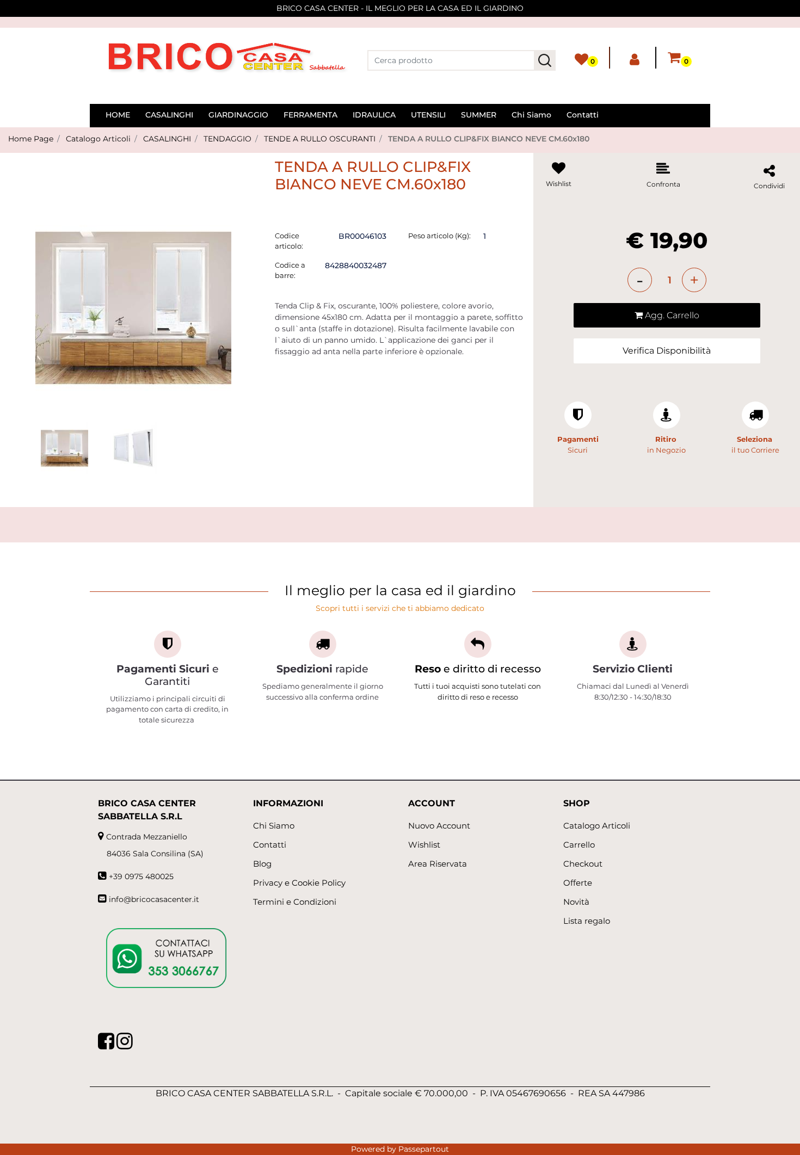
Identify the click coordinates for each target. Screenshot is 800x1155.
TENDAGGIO (227, 139)
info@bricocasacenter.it (154, 899)
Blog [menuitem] (262, 863)
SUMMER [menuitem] (478, 115)
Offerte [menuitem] (577, 883)
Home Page (30, 139)
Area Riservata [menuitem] (437, 863)
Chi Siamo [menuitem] (531, 115)
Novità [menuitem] (576, 902)
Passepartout (423, 1149)
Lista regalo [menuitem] (586, 921)
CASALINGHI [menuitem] (169, 115)
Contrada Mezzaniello (146, 837)
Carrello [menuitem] (579, 844)
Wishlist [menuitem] (424, 844)
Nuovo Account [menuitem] (439, 825)
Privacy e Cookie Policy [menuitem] (299, 883)
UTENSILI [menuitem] (428, 115)
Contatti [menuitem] (583, 115)
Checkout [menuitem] (582, 863)
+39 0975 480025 (141, 876)
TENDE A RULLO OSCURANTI (320, 139)
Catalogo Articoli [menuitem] (596, 825)
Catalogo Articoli (98, 139)
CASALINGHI (167, 139)
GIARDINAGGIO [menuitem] (238, 115)
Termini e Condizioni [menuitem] (294, 902)
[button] (545, 60)
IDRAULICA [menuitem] (374, 115)
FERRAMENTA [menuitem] (310, 115)
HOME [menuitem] (118, 115)
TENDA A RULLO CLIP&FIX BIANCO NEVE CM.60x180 (488, 139)
